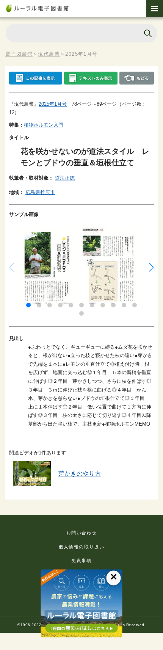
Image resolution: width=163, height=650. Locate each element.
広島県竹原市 (40, 192)
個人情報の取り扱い (82, 547)
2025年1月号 (53, 104)
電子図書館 (19, 54)
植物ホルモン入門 (43, 125)
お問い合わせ (81, 533)
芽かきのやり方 (79, 473)
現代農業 (49, 54)
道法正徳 (65, 178)
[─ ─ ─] (154, 8)
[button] (28, 305)
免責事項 (81, 560)
